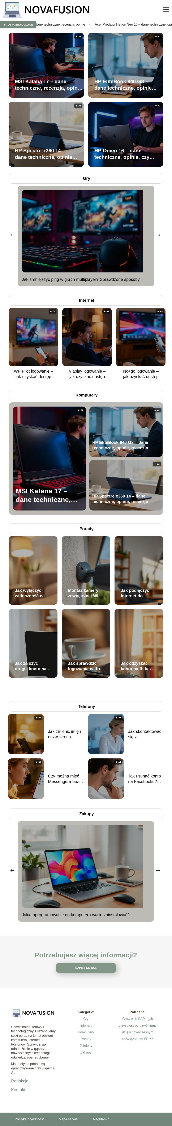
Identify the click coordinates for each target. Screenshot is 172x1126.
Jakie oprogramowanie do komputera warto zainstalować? (76, 914)
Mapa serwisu (69, 1119)
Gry (86, 178)
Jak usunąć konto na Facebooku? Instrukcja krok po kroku (144, 779)
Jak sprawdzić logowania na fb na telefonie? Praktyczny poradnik (84, 666)
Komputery (87, 395)
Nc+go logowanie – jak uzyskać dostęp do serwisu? (141, 374)
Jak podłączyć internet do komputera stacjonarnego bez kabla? (135, 593)
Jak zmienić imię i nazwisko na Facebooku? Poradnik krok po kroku (64, 734)
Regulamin (101, 1119)
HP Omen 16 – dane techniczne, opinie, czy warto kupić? (121, 154)
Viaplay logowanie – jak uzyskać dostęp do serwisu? (87, 374)
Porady (86, 528)
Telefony (86, 706)
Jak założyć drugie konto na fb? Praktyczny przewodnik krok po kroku (31, 666)
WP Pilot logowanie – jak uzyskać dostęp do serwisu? (33, 374)
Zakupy (86, 813)
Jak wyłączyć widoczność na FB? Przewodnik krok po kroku (31, 593)
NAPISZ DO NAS (86, 967)
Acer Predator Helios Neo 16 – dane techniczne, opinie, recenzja (94, 24)
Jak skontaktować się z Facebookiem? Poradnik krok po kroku (144, 734)
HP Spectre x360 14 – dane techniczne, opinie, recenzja (44, 154)
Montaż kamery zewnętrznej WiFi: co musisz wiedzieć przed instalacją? (86, 593)
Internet (86, 300)
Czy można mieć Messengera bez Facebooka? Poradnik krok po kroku (63, 779)
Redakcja (19, 1081)
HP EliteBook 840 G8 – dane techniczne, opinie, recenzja (123, 84)
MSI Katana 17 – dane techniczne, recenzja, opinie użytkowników (48, 84)
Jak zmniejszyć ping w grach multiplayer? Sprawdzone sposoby (81, 279)
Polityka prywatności (30, 1119)
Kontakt (18, 1089)
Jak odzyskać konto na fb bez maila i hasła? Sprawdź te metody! (136, 666)
